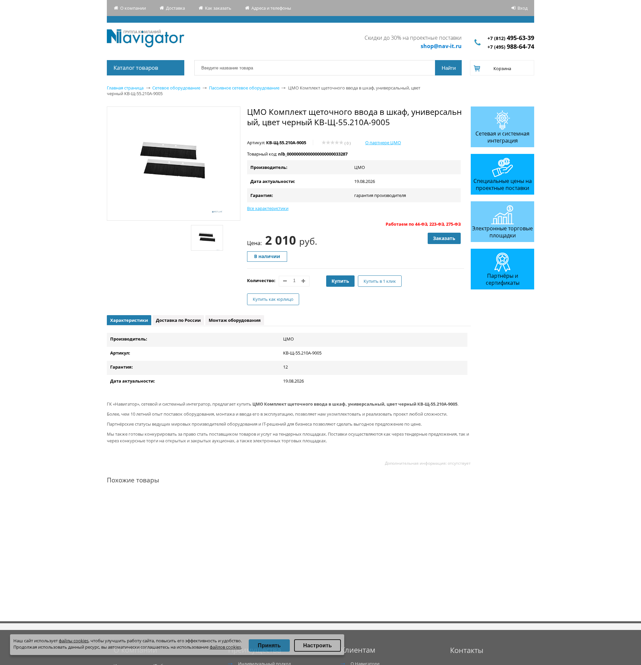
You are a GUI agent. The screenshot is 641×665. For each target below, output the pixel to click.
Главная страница (125, 88)
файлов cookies (225, 647)
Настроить (317, 645)
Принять (269, 645)
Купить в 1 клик (380, 281)
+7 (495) (510, 47)
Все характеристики (267, 208)
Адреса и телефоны (271, 8)
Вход (522, 8)
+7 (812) (510, 38)
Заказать (444, 238)
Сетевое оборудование (176, 88)
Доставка (175, 8)
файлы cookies (73, 641)
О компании (133, 8)
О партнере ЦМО (383, 143)
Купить (340, 281)
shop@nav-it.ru (441, 46)
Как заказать (218, 8)
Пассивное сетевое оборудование (244, 88)
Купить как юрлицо (273, 299)
